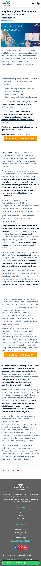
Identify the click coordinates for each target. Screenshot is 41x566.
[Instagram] (25, 547)
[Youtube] (20, 547)
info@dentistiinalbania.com (22, 456)
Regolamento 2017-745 (13, 152)
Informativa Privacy (9, 559)
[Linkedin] (13, 470)
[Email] (18, 470)
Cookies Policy (27, 559)
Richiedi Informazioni (22, 138)
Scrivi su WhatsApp (15, 562)
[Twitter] (8, 470)
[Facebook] (3, 470)
